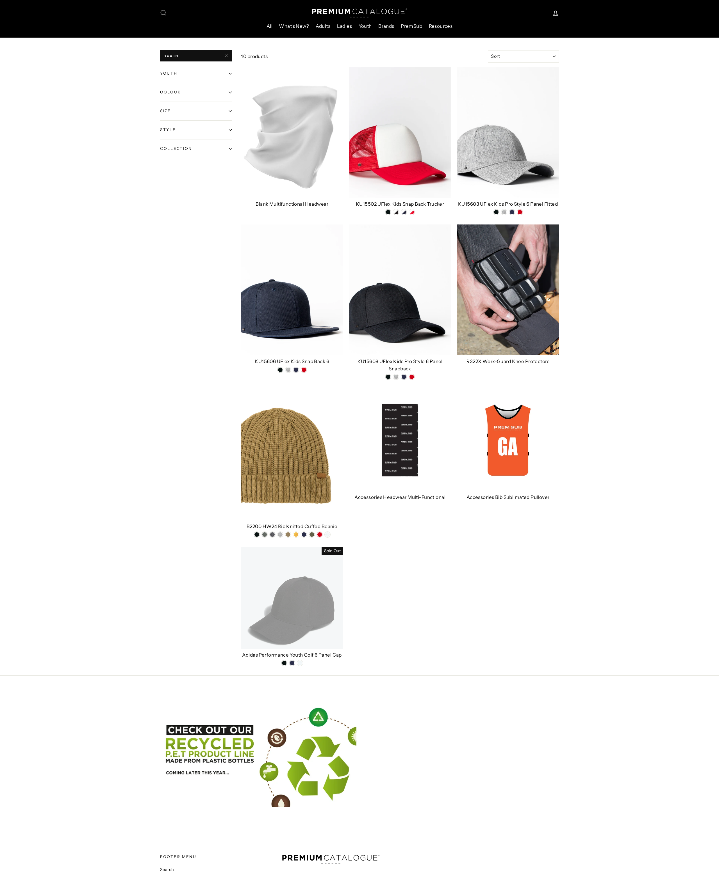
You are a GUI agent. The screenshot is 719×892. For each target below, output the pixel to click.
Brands (386, 26)
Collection (176, 148)
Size (165, 111)
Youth (365, 26)
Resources (441, 26)
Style (168, 129)
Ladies (344, 26)
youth (171, 56)
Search (167, 869)
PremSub (411, 26)
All (269, 26)
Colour (170, 92)
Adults (323, 26)
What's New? (294, 26)
